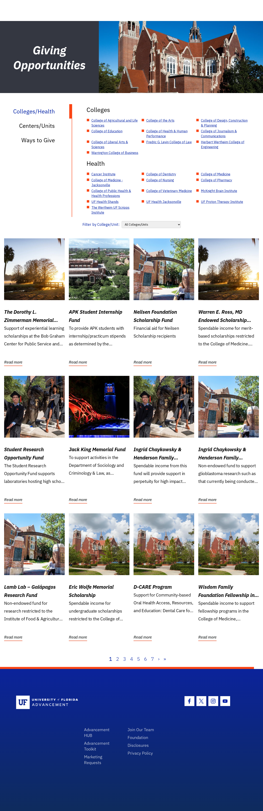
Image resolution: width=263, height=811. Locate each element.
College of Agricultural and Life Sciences (114, 122)
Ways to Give (38, 140)
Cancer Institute (103, 174)
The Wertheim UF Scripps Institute (110, 209)
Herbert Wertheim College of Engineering (222, 144)
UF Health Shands (105, 202)
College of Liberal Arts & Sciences (109, 144)
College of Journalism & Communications (219, 133)
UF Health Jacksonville (163, 202)
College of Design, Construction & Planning (224, 122)
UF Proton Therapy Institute (222, 202)
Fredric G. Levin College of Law (169, 142)
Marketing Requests (93, 759)
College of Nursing (160, 180)
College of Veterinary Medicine (169, 191)
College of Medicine (215, 174)
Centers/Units (37, 125)
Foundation (138, 737)
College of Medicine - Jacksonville (107, 182)
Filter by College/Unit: (101, 224)
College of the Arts (160, 120)
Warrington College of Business (114, 153)
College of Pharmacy (216, 180)
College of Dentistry (161, 174)
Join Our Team (141, 729)
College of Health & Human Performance (167, 133)
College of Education (106, 131)
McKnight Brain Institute (219, 191)
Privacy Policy (140, 753)
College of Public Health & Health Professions (111, 193)
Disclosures (138, 745)
